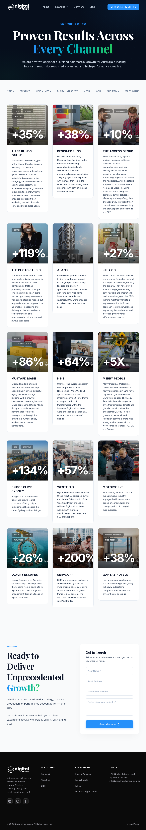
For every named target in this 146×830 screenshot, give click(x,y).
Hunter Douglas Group (86, 791)
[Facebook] (26, 801)
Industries (60, 6)
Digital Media (43, 91)
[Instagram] (18, 801)
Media (87, 91)
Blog (92, 6)
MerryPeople (81, 780)
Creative (25, 91)
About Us (45, 780)
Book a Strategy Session (123, 7)
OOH (98, 91)
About (45, 6)
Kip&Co (79, 785)
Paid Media (113, 91)
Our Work (79, 6)
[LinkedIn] (10, 801)
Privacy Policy (132, 824)
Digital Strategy (67, 91)
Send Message (108, 724)
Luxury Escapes (83, 774)
